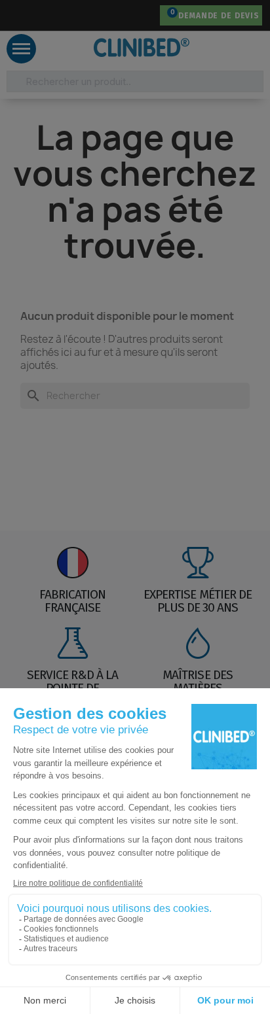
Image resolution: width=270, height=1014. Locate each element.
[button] (24, 16)
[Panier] (169, 15)
